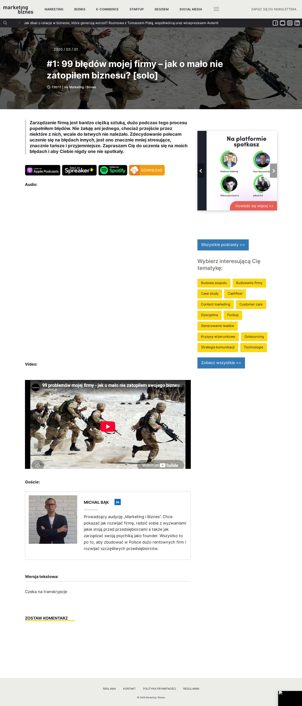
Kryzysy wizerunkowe (218, 336)
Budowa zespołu (214, 283)
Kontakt (129, 688)
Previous (201, 171)
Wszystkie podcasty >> (223, 244)
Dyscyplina (209, 315)
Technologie (253, 347)
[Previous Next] (237, 170)
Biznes (79, 9)
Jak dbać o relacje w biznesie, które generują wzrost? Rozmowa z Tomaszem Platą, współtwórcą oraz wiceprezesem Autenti (121, 23)
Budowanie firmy (249, 283)
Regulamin (191, 688)
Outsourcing (254, 336)
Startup (137, 9)
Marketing (54, 9)
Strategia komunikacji (218, 347)
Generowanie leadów (217, 326)
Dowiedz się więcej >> (254, 206)
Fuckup (233, 315)
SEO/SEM (162, 9)
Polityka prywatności (159, 688)
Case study (209, 293)
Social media (191, 9)
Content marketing (215, 304)
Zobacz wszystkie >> (221, 362)
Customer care (251, 304)
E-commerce (107, 9)
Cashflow (235, 293)
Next (273, 171)
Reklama (109, 688)
